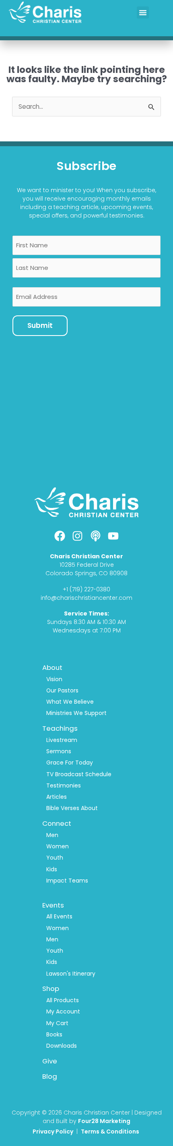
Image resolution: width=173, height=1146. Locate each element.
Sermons (58, 751)
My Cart (57, 1023)
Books (54, 1034)
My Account (63, 1011)
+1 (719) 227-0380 (86, 589)
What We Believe (70, 702)
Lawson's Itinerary (70, 974)
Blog (49, 1076)
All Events (59, 916)
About (52, 667)
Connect (56, 823)
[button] (143, 12)
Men (52, 835)
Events (53, 905)
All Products (62, 1000)
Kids (51, 869)
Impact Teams (67, 881)
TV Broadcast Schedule (78, 774)
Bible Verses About (72, 808)
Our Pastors (62, 690)
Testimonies (63, 785)
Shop (50, 988)
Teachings (60, 728)
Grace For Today (69, 762)
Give (49, 1061)
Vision (54, 679)
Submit (40, 325)
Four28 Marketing (104, 1121)
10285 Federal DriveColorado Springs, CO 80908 (86, 569)
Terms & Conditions (110, 1131)
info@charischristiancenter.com (86, 598)
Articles (56, 797)
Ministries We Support (76, 713)
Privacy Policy (53, 1131)
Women (57, 846)
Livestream (61, 740)
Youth (54, 858)
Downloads (61, 1046)
